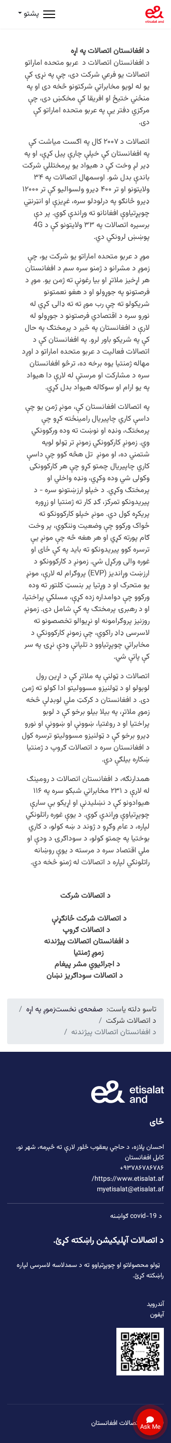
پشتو (30, 14)
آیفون (157, 1315)
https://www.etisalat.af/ (128, 1179)
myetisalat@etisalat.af (130, 1190)
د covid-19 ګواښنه (136, 1216)
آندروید (155, 1304)
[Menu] (49, 14)
